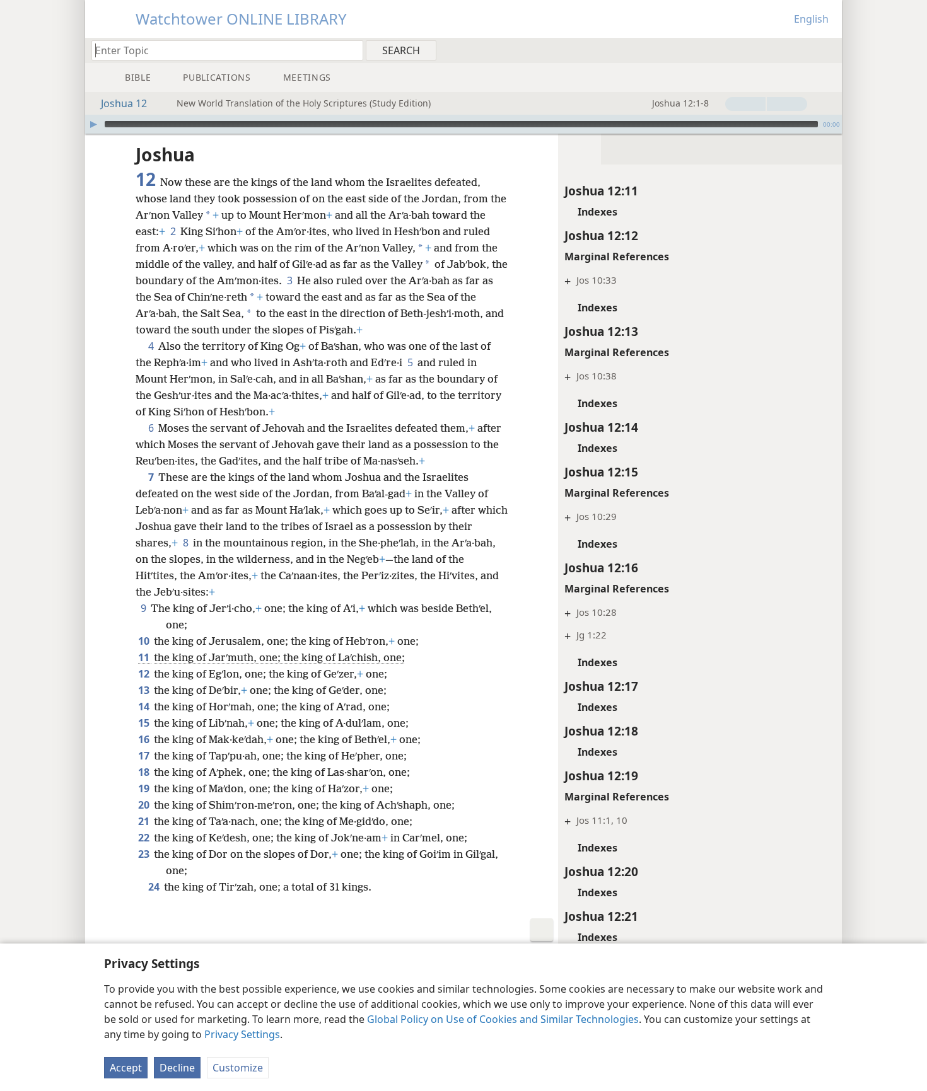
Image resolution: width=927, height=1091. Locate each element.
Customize (238, 1068)
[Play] (93, 124)
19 (144, 788)
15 (144, 723)
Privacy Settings (242, 1034)
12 (144, 674)
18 (144, 772)
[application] (463, 124)
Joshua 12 (124, 103)
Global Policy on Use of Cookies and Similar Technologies (503, 1019)
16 (144, 739)
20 (144, 805)
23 (144, 854)
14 (144, 706)
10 (144, 641)
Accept (126, 1068)
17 (144, 756)
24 (154, 887)
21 (144, 821)
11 (144, 657)
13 (144, 690)
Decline (177, 1068)
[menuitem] (828, 50)
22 (144, 838)
